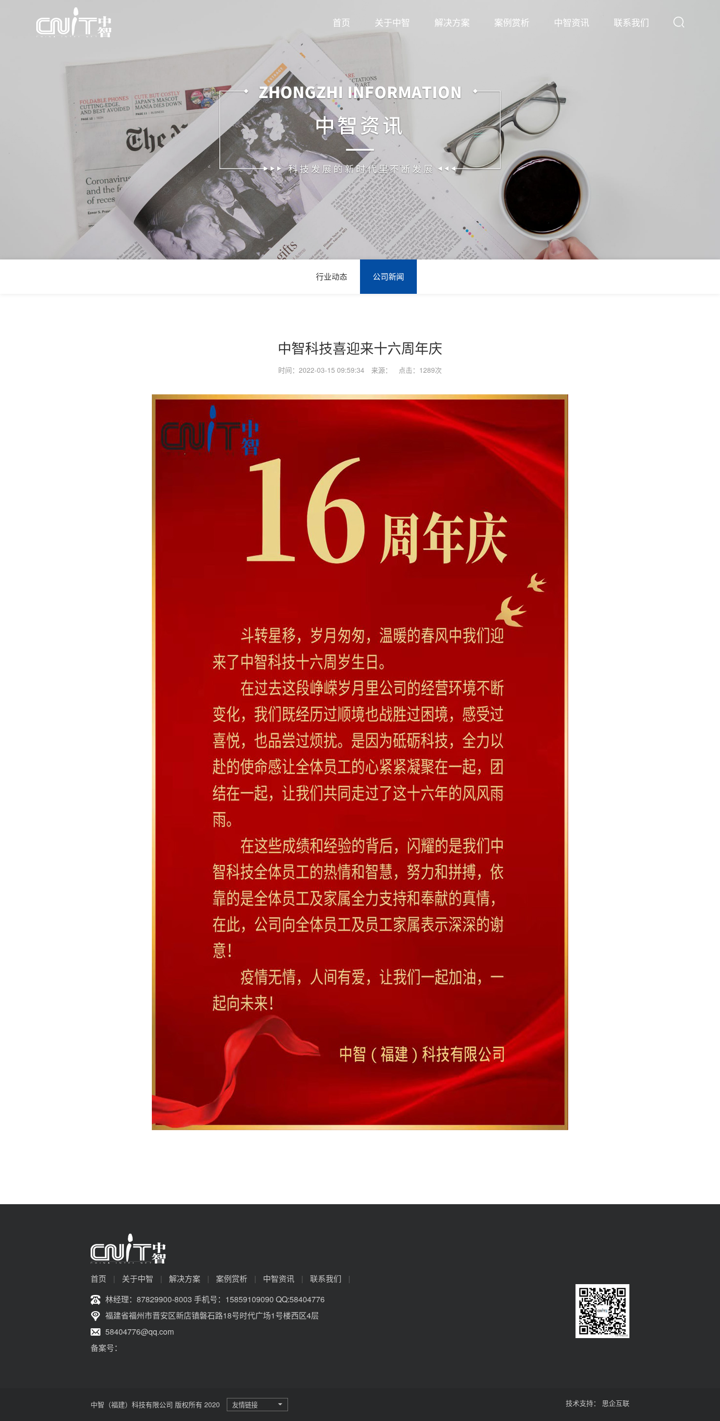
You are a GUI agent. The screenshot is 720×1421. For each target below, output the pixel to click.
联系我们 (631, 22)
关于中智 (392, 22)
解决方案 (452, 22)
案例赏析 (511, 22)
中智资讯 (571, 22)
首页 (341, 22)
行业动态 (331, 276)
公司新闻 (388, 276)
